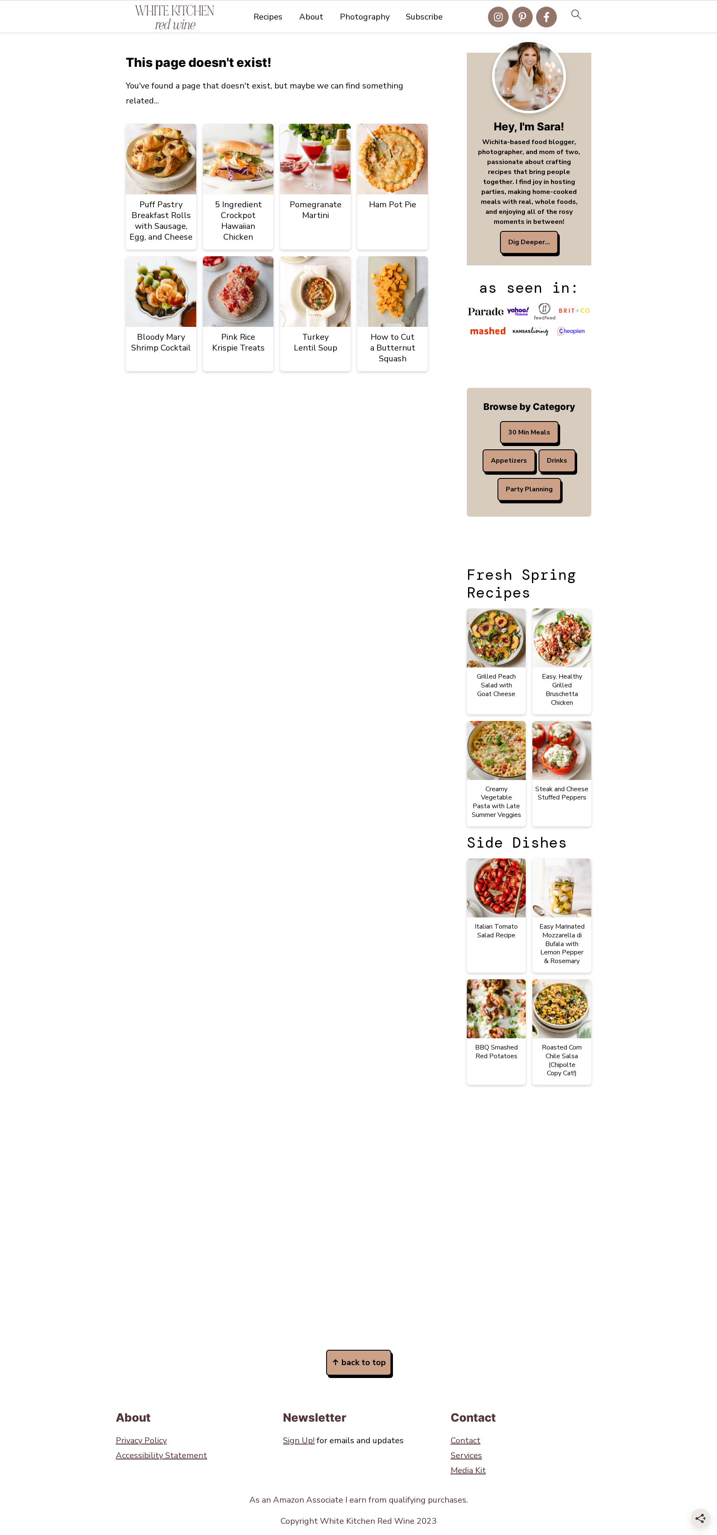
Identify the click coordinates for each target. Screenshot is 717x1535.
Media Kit (468, 1470)
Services (466, 1455)
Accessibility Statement (161, 1455)
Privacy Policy (141, 1440)
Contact (465, 1440)
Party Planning (529, 489)
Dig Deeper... (529, 242)
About (311, 17)
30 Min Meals (529, 432)
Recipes (268, 17)
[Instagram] (498, 17)
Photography (365, 17)
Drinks (557, 460)
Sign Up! (299, 1440)
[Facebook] (546, 17)
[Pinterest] (522, 17)
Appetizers (509, 460)
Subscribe (424, 17)
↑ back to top (359, 1362)
